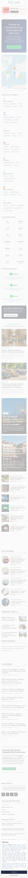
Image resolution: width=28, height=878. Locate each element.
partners (10, 844)
